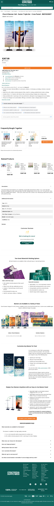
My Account (25, 464)
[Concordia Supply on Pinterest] (41, 484)
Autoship (25, 473)
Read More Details (6, 99)
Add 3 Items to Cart (47, 141)
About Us (34, 464)
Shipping (34, 468)
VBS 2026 (43, 480)
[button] (27, 186)
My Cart (25, 465)
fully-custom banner (42, 368)
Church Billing (26, 474)
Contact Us (25, 468)
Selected (19, 132)
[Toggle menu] (2, 2)
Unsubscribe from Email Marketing (35, 473)
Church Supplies (44, 470)
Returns (34, 470)
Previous (1, 170)
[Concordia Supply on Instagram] (35, 484)
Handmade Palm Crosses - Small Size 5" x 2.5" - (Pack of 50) (20, 143)
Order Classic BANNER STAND (27, 418)
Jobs (24, 471)
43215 (8, 72)
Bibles (42, 479)
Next (53, 170)
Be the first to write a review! (27, 243)
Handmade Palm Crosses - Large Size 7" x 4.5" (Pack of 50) (34, 143)
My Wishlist (25, 467)
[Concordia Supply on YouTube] (46, 484)
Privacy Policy (35, 476)
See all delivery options (6, 74)
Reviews (25, 476)
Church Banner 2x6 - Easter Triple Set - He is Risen (50, 166)
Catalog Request (27, 470)
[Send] (51, 117)
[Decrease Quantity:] (3, 65)
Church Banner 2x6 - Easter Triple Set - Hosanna (36, 166)
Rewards (34, 477)
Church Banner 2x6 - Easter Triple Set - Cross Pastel (9, 167)
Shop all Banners (5, 85)
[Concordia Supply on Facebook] (30, 484)
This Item (5, 132)
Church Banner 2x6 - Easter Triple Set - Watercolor (23, 166)
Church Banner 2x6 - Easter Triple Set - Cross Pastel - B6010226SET (7, 143)
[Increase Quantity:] (8, 65)
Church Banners (44, 477)
